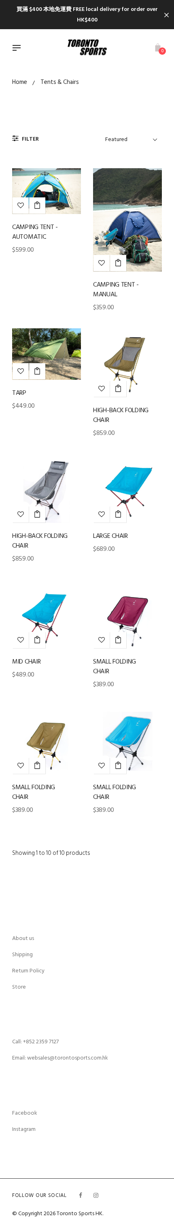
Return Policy (28, 970)
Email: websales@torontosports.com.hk (60, 1057)
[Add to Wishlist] (21, 205)
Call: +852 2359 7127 (35, 1041)
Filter (30, 138)
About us (23, 938)
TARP (19, 392)
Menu (18, 49)
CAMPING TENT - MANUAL (116, 289)
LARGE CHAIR (110, 536)
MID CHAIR (26, 661)
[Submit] (37, 205)
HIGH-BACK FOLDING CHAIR (121, 415)
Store (19, 986)
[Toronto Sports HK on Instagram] (95, 1195)
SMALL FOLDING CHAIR (114, 666)
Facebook (24, 1113)
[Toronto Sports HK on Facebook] (80, 1195)
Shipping (22, 954)
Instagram (24, 1129)
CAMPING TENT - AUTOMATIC (35, 232)
